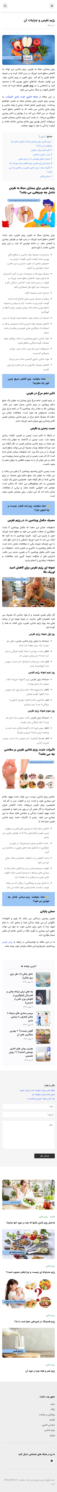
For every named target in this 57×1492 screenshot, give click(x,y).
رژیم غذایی (49, 1430)
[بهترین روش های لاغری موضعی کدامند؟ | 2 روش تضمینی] (43, 1054)
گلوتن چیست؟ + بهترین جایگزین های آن (21, 1032)
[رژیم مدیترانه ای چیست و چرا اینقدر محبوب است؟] (28, 1244)
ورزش (52, 1435)
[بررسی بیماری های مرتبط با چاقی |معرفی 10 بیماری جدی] (43, 1018)
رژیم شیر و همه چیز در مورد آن (40, 1371)
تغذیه (52, 1420)
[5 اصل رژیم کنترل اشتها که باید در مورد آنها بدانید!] (28, 1195)
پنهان (42, 136)
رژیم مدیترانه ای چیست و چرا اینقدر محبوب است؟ (30, 1272)
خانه (53, 1404)
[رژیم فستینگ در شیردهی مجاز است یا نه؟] (28, 1293)
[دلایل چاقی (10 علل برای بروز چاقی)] (43, 979)
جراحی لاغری (48, 1425)
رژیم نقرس (7, 942)
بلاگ (52, 1409)
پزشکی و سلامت (47, 1414)
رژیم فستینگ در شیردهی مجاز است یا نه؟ (34, 1321)
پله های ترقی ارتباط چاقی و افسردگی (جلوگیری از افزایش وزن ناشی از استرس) (20, 997)
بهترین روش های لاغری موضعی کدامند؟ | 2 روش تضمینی (21, 1052)
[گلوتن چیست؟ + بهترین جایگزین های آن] (43, 1036)
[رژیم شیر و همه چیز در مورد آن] (28, 1343)
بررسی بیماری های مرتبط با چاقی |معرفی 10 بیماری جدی (20, 1016)
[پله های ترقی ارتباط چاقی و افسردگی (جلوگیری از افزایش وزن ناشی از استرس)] (43, 997)
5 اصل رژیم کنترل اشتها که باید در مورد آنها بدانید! (31, 1223)
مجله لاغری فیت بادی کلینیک (22, 97)
